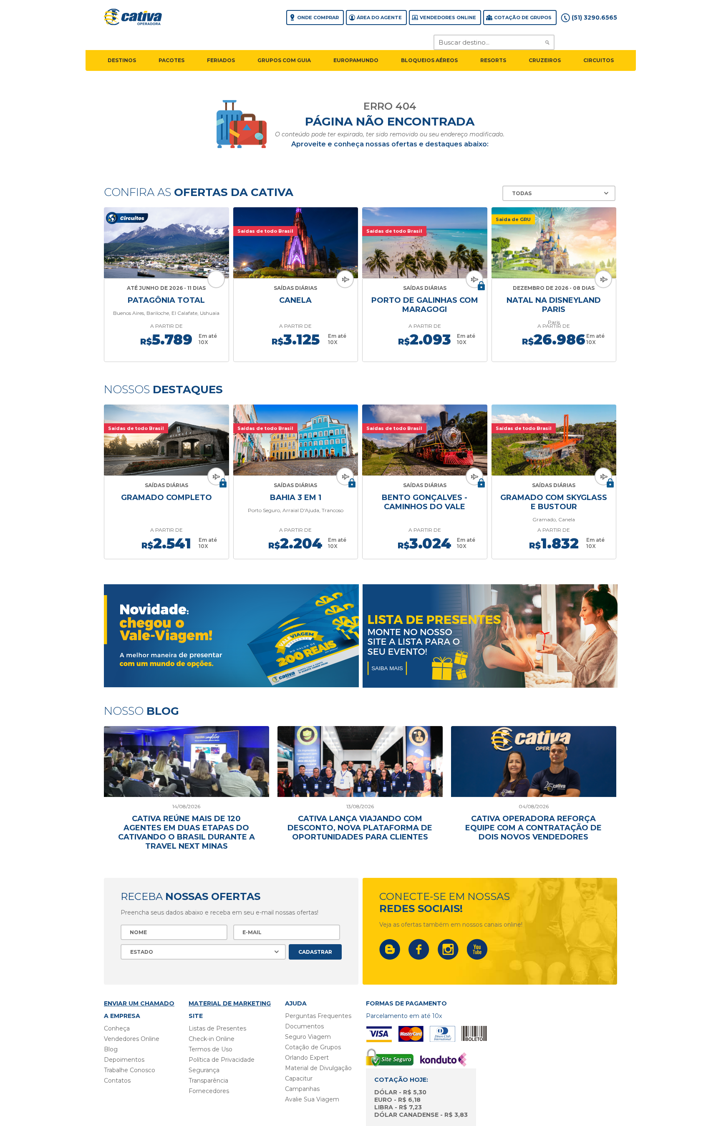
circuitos (598, 60)
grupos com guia (284, 60)
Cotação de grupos (523, 17)
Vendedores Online (448, 17)
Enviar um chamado (139, 1003)
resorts (493, 60)
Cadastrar (315, 952)
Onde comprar (318, 17)
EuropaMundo (355, 60)
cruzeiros (545, 60)
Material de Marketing (230, 1003)
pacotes (171, 60)
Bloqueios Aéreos (429, 60)
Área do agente (379, 17)
